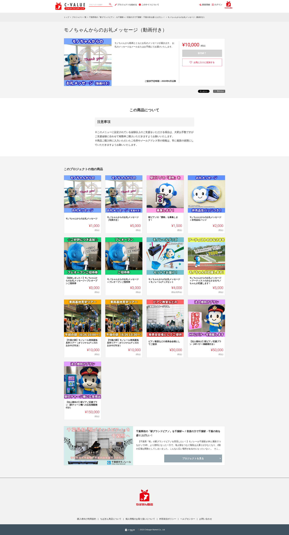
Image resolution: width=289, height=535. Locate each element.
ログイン (218, 4)
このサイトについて (150, 4)
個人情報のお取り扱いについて (140, 519)
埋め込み (220, 91)
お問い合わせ (205, 519)
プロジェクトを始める (127, 4)
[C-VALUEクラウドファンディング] (70, 3)
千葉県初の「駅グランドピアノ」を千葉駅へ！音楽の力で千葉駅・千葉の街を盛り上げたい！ (178, 433)
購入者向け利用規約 (86, 519)
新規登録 (206, 4)
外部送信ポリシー (167, 519)
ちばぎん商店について (110, 519)
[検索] (110, 5)
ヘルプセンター (187, 519)
